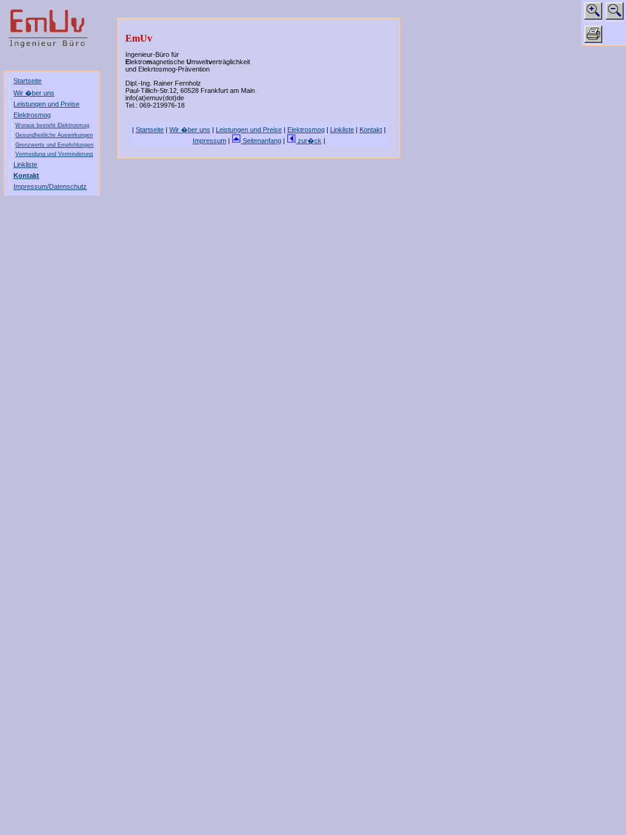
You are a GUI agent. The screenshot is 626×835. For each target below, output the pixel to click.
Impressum (209, 140)
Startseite (27, 80)
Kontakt (26, 175)
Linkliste (25, 164)
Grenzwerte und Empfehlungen (54, 145)
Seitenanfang (261, 140)
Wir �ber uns (33, 93)
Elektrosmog (32, 115)
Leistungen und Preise (46, 104)
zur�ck (309, 140)
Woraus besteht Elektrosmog (52, 125)
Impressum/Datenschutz (50, 186)
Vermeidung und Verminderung (54, 154)
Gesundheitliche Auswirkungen (54, 135)
